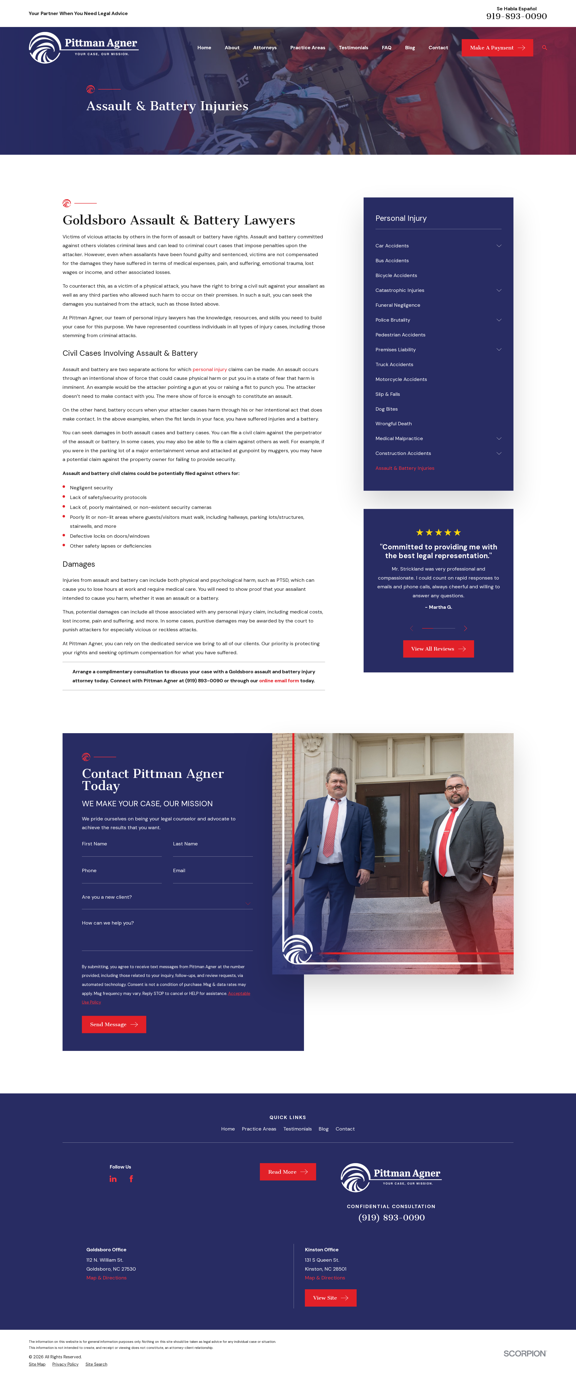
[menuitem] (434, 245)
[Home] (84, 48)
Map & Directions (106, 1277)
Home (228, 1129)
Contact (345, 1129)
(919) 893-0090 (391, 1218)
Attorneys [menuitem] (265, 47)
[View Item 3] (449, 628)
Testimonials (297, 1129)
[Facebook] (131, 1178)
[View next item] (465, 628)
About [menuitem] (232, 47)
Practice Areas (259, 1129)
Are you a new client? (107, 897)
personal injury (210, 369)
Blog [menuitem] (410, 47)
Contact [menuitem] (438, 47)
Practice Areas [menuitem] (307, 47)
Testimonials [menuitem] (353, 47)
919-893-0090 (516, 16)
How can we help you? (108, 922)
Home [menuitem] (204, 47)
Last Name (185, 843)
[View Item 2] (438, 628)
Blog (324, 1129)
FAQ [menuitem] (387, 47)
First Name (94, 843)
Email (179, 870)
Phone (89, 870)
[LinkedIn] (113, 1178)
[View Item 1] (427, 628)
